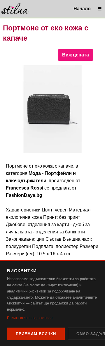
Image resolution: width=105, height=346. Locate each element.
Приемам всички (36, 334)
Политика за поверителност (30, 318)
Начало (82, 8)
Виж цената (75, 54)
